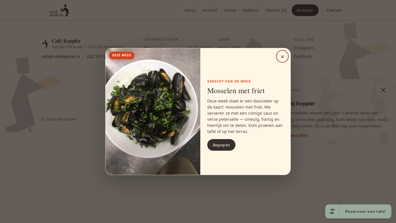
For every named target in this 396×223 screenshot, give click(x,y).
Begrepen (221, 145)
